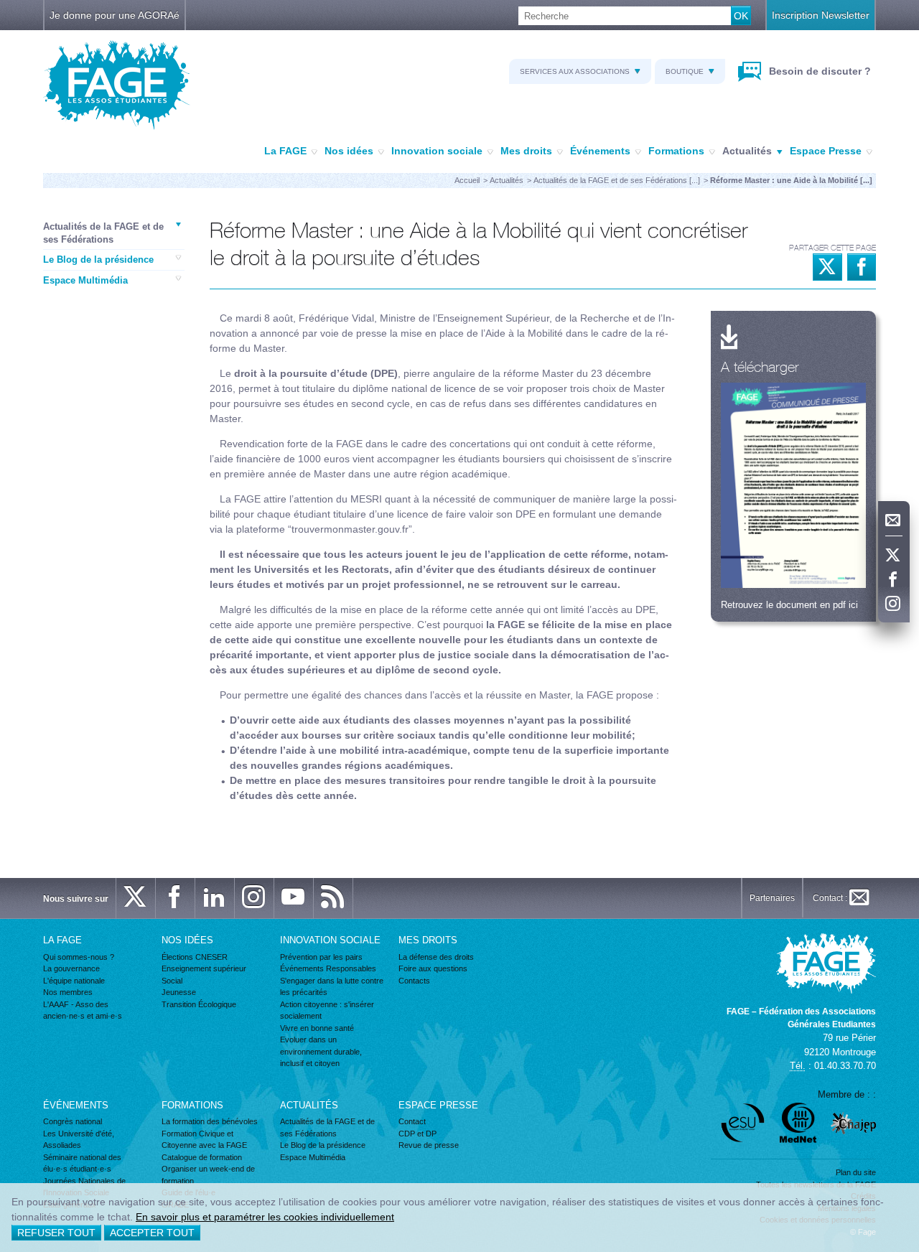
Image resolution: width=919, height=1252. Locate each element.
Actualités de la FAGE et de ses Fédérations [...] (616, 180)
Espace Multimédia (85, 280)
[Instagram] (893, 604)
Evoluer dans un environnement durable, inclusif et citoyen (321, 1051)
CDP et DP (417, 1133)
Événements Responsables (328, 968)
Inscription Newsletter (820, 15)
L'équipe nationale (74, 980)
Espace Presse (826, 150)
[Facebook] (893, 580)
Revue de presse (428, 1145)
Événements (600, 150)
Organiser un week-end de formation (208, 1174)
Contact (412, 1121)
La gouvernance (71, 968)
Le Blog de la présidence (98, 259)
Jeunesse (179, 992)
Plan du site (856, 1172)
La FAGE (285, 150)
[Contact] (893, 520)
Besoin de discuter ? (818, 71)
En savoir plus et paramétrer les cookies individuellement (265, 1217)
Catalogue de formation (202, 1157)
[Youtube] (293, 898)
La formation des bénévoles (210, 1121)
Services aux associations (575, 71)
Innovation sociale (436, 150)
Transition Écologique (199, 1004)
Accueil (467, 180)
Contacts (414, 980)
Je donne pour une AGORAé (114, 15)
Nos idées (349, 150)
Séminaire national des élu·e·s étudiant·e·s (82, 1163)
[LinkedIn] (214, 898)
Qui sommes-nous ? (78, 957)
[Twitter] (893, 555)
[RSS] (333, 898)
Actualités (747, 150)
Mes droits (526, 150)
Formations (676, 150)
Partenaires (772, 898)
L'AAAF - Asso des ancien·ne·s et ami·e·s (82, 1010)
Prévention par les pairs (321, 957)
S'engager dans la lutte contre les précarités (331, 986)
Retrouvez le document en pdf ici (789, 604)
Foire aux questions (432, 968)
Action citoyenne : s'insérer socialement (327, 1010)
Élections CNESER (195, 957)
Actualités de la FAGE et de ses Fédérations (103, 233)
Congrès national (72, 1121)
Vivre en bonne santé (317, 1028)
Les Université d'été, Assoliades (78, 1139)
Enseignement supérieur (204, 968)
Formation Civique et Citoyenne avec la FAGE (204, 1139)
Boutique (685, 71)
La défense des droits (436, 957)
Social (172, 980)
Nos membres (68, 992)
